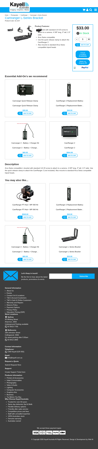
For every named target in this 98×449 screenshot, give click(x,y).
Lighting (10, 387)
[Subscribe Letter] (11, 275)
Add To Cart (25, 114)
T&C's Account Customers (16, 298)
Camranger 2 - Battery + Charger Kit (25, 143)
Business (10, 395)
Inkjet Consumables (14, 380)
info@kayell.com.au (15, 358)
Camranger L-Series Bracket (70, 247)
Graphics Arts (12, 392)
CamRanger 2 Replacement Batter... (69, 106)
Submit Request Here (13, 365)
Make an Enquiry (82, 62)
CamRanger (24, 15)
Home (6, 15)
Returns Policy (12, 305)
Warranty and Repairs (15, 303)
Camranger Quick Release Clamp (25, 101)
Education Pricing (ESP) (16, 312)
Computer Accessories (15, 390)
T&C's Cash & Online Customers (19, 300)
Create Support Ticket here (15, 372)
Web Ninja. (92, 439)
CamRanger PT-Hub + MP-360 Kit (25, 205)
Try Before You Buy (14, 397)
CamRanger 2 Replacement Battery (69, 101)
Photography (14, 15)
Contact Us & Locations (15, 295)
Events (9, 293)
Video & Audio (12, 385)
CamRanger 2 (69, 143)
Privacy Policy (12, 310)
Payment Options (13, 307)
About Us (10, 291)
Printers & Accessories (15, 378)
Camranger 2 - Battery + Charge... (25, 148)
